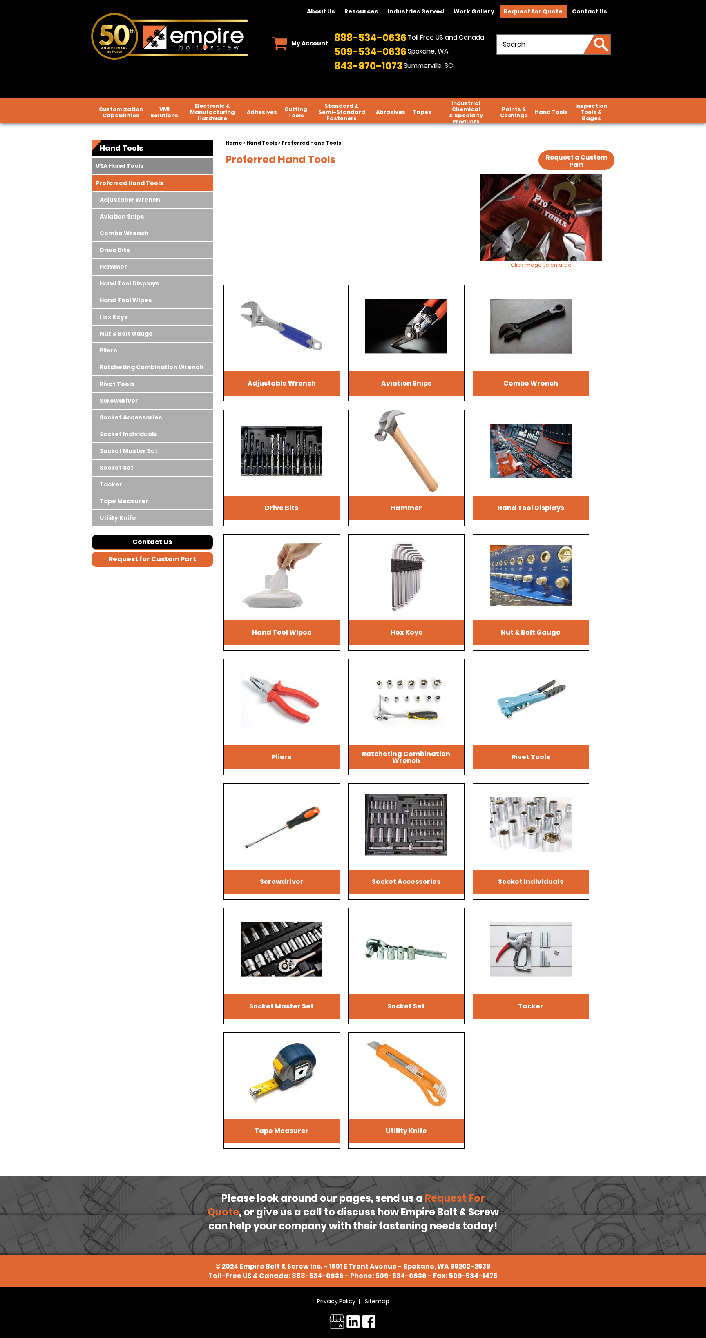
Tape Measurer (124, 501)
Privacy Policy (336, 1301)
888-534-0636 (370, 38)
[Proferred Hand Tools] (540, 217)
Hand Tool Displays (129, 283)
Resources (361, 11)
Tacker (111, 484)
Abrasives (390, 112)
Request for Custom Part (152, 559)
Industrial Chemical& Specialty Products (466, 112)
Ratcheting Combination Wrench (151, 367)
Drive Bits (115, 250)
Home (234, 142)
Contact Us (589, 11)
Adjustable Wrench (130, 200)
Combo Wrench (124, 233)
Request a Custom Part (576, 161)
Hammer (113, 267)
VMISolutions (164, 112)
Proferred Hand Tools (129, 183)
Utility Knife (118, 518)
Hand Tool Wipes (126, 300)
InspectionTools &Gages (591, 112)
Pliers (108, 350)
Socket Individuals (128, 434)
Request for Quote (533, 11)
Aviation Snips (122, 216)
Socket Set (117, 468)
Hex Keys (114, 317)
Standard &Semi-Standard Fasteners (341, 112)
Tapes (422, 112)
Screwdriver (119, 401)
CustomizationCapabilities (121, 112)
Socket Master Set (129, 451)
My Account (309, 43)
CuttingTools (295, 112)
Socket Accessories (131, 417)
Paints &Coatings (513, 112)
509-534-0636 (370, 51)
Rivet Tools (117, 384)
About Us (321, 11)
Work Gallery (474, 11)
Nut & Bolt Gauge (126, 334)
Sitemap (377, 1301)
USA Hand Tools (120, 166)
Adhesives (262, 112)
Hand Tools (551, 112)
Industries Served (416, 11)
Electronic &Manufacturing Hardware (212, 112)
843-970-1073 (368, 66)
